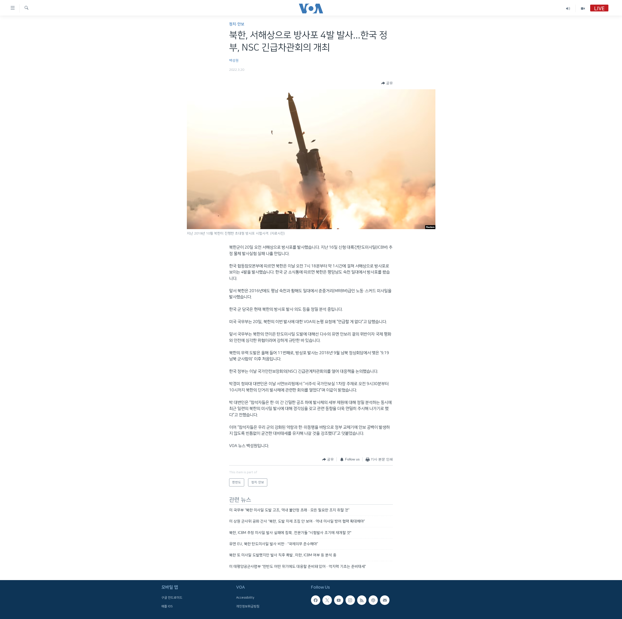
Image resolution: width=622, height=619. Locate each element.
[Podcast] (373, 600)
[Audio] (568, 8)
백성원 (234, 61)
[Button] (387, 83)
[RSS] (361, 600)
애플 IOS (167, 606)
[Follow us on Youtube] (338, 600)
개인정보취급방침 (247, 606)
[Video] (583, 8)
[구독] (384, 600)
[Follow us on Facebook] (315, 600)
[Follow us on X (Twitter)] (327, 600)
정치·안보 (236, 24)
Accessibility (245, 598)
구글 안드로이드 (171, 598)
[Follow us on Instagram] (350, 600)
